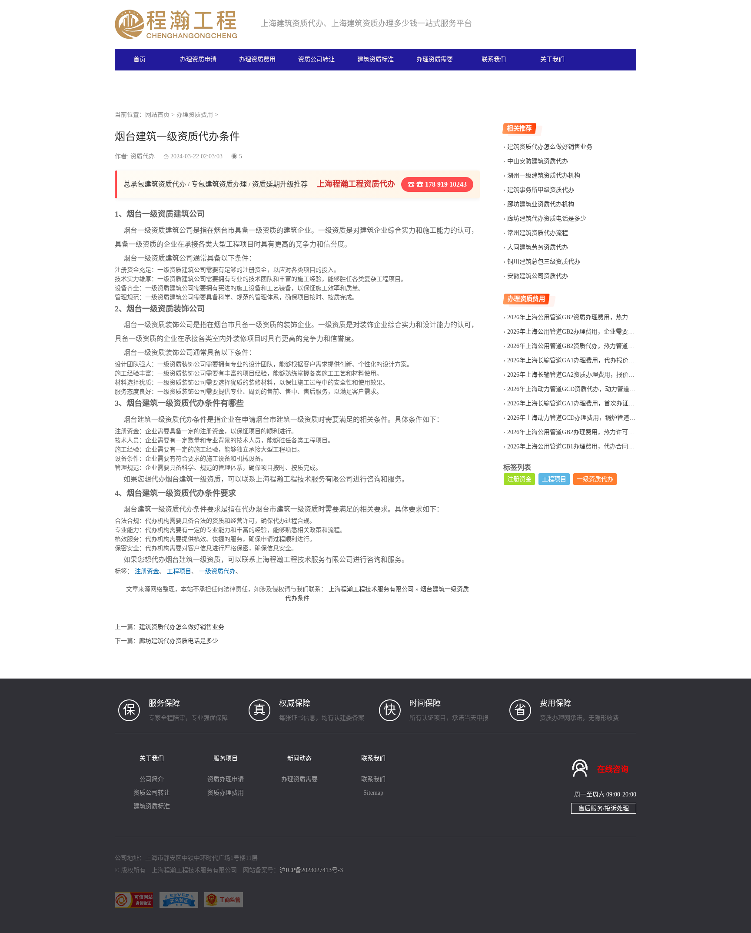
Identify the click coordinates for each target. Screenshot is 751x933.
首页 (139, 59)
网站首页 (157, 114)
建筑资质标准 (375, 59)
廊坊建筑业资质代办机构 (540, 204)
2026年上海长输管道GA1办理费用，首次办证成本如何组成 (586, 403)
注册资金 (147, 571)
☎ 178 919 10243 (441, 184)
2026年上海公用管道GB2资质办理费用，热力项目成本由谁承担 (592, 317)
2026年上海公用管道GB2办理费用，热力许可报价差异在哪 (586, 432)
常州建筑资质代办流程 (537, 233)
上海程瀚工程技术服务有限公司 (371, 589)
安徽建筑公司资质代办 (537, 276)
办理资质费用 (257, 59)
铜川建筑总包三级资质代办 (543, 261)
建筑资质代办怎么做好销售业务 (181, 627)
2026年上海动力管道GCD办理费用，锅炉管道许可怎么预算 (586, 418)
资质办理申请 (225, 779)
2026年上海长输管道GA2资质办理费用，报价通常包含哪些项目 (592, 374)
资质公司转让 (316, 59)
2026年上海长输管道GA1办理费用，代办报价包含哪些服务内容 (592, 360)
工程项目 (179, 571)
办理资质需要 (434, 59)
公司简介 (152, 779)
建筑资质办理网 (180, 24)
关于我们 (552, 59)
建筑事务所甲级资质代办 (540, 190)
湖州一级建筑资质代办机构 (543, 175)
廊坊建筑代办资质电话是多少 (178, 641)
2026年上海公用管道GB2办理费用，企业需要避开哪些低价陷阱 (592, 331)
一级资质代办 (217, 571)
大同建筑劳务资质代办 (537, 247)
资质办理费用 (225, 792)
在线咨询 (612, 769)
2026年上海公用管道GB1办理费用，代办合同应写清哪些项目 (589, 446)
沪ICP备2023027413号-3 (311, 870)
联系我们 (494, 59)
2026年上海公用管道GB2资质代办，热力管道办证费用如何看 (589, 346)
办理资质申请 (198, 59)
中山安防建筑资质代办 (537, 161)
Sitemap (373, 792)
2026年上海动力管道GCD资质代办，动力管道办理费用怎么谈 (589, 389)
